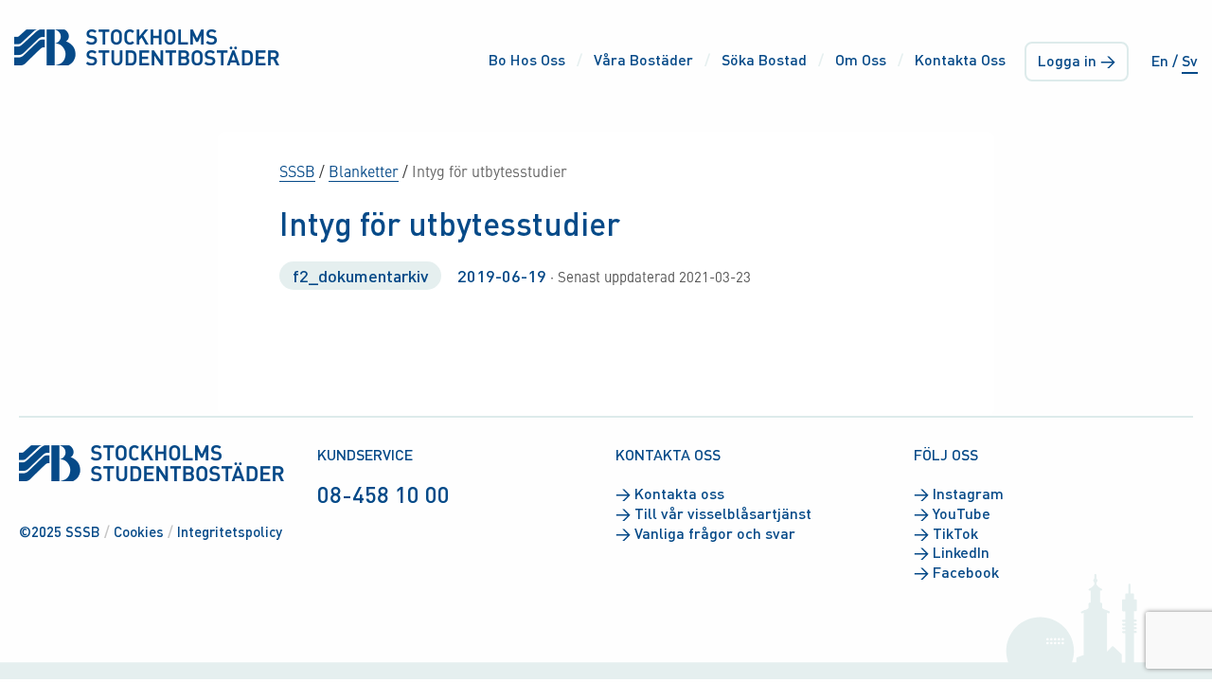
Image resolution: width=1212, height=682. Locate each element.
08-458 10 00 (383, 494)
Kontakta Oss (960, 59)
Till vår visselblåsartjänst (713, 513)
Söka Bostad (764, 59)
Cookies (139, 531)
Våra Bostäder (643, 59)
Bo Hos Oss (527, 59)
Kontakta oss (669, 493)
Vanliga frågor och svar (705, 533)
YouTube (952, 513)
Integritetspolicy (229, 531)
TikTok (946, 533)
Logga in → (1076, 60)
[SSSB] (146, 46)
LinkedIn (951, 552)
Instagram (959, 493)
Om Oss (860, 59)
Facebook (956, 572)
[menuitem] (523, 61)
